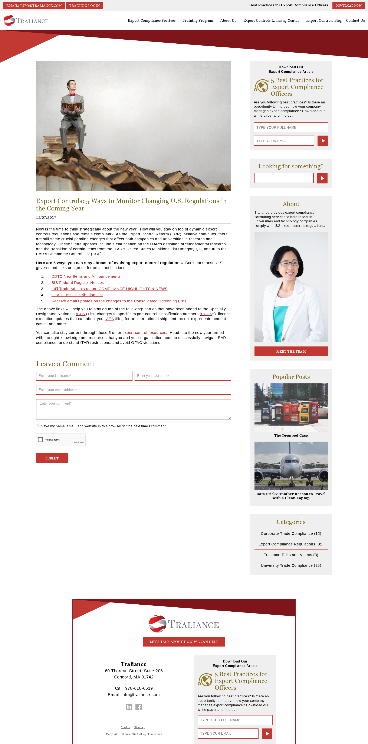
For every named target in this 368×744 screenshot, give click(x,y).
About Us (228, 20)
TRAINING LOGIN (84, 6)
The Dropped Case (291, 436)
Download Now (349, 5)
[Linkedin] (129, 707)
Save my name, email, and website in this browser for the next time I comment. (104, 426)
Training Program (198, 20)
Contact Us (355, 20)
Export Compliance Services (151, 20)
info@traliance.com (141, 694)
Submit (323, 141)
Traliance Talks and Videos (288, 555)
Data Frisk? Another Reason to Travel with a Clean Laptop (291, 496)
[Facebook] (138, 707)
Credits (125, 727)
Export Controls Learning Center (271, 20)
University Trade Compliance (287, 565)
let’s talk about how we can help (184, 642)
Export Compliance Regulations (287, 544)
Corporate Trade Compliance (287, 533)
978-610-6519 (139, 688)
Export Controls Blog (324, 20)
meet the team (291, 351)
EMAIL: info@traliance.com (34, 6)
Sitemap (139, 727)
